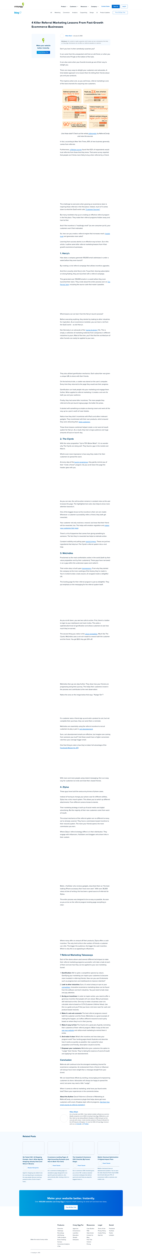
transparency (86, 568)
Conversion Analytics (63, 1244)
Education (76, 1235)
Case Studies (90, 1228)
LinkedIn (78, 1124)
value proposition (91, 634)
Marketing (57, 12)
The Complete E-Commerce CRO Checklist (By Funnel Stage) (82, 1159)
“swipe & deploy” (92, 330)
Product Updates (105, 12)
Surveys (59, 1242)
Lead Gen (75, 1233)
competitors (66, 987)
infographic (92, 133)
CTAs (58, 1246)
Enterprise (76, 1239)
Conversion (66, 12)
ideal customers (84, 422)
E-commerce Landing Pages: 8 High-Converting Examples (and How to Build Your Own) (58, 1159)
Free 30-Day (71, 1207)
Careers (89, 1242)
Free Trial (89, 1239)
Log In (124, 6)
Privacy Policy (102, 1231)
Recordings (60, 1233)
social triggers (91, 541)
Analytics (74, 12)
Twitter (111, 1233)
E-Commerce (76, 1231)
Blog (88, 1237)
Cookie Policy (102, 1233)
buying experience (81, 462)
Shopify (75, 1237)
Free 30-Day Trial (43, 52)
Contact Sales (105, 6)
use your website (68, 1030)
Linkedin (111, 1235)
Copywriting (83, 12)
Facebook (112, 1228)
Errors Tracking (61, 1239)
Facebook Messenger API (69, 748)
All (51, 12)
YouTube (111, 1231)
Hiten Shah (68, 36)
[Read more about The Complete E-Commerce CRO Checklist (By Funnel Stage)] (83, 1148)
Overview (60, 1228)
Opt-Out (100, 1235)
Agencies (75, 1228)
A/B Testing (60, 1235)
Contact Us (90, 1235)
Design (92, 12)
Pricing (89, 1244)
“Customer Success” (92, 209)
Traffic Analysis (61, 1237)
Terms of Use (101, 1228)
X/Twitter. (86, 1124)
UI (97, 12)
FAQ (88, 1231)
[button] (66, 6)
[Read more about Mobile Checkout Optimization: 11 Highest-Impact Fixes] (108, 1148)
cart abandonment (86, 729)
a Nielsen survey (76, 150)
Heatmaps (60, 1231)
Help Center (90, 1233)
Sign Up (115, 6)
